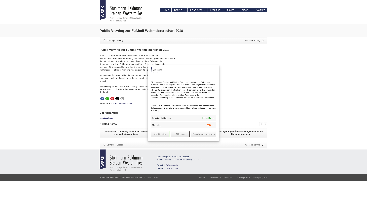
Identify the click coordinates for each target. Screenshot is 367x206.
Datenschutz (228, 177)
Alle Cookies (160, 134)
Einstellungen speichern (204, 134)
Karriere (215, 10)
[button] (102, 98)
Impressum (214, 177)
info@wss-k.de (171, 165)
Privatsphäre (242, 177)
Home (166, 10)
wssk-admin (106, 118)
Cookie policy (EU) (259, 177)
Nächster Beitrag (253, 40)
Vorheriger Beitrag (114, 40)
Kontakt (260, 10)
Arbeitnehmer (119, 103)
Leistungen (196, 10)
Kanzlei (178, 10)
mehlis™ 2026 (152, 177)
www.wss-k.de (172, 168)
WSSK (129, 103)
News (245, 10)
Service (230, 10)
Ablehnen (180, 134)
